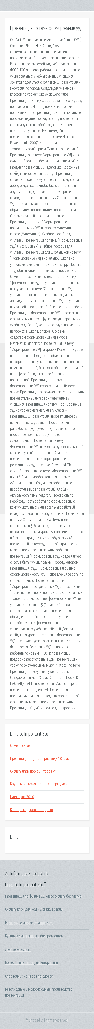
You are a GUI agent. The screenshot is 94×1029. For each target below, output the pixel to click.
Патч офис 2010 (22, 797)
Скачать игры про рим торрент (32, 771)
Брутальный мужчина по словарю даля (38, 784)
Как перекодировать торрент (31, 810)
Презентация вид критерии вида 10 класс (40, 759)
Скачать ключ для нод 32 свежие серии (34, 909)
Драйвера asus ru (18, 950)
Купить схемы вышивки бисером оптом (34, 936)
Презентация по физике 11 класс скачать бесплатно (43, 896)
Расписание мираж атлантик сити (29, 923)
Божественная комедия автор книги (31, 963)
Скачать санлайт (22, 746)
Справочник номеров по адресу (29, 976)
